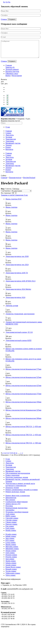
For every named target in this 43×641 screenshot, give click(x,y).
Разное (8, 147)
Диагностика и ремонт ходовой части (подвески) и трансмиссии (20, 484)
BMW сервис (11, 516)
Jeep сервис (10, 538)
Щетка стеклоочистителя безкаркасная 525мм (23, 377)
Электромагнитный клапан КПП (18, 340)
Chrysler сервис (11, 520)
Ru (9, 2)
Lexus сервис (11, 542)
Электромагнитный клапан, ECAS (19, 332)
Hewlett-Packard (29, 178)
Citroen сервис (11, 522)
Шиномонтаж (11, 498)
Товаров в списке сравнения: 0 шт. (14, 195)
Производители (15, 178)
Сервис (8, 133)
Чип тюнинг (10, 500)
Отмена (4, 19)
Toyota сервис (11, 571)
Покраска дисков (12, 488)
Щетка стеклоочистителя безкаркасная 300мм (23, 418)
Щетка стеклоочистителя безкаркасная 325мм (23, 410)
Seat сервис (10, 559)
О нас (8, 127)
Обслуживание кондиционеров (18, 473)
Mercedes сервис (12, 547)
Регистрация (17, 76)
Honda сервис (11, 530)
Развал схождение (12, 475)
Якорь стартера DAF (14, 199)
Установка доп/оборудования (17, 512)
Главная (9, 65)
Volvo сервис (11, 575)
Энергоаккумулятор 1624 (15, 297)
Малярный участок (13, 143)
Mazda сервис (11, 544)
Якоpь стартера (11, 207)
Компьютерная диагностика (16, 508)
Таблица (15, 189)
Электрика (10, 141)
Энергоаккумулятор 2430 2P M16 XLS (20, 281)
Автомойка (10, 510)
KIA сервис (10, 540)
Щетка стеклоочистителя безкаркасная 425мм (23, 385)
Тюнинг (9, 145)
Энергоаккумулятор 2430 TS (17, 273)
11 (16, 453)
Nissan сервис (11, 551)
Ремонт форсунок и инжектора (18, 495)
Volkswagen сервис (13, 573)
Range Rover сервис (13, 567)
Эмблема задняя (12, 306)
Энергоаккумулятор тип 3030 (17, 256)
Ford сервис (10, 528)
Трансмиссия (11, 139)
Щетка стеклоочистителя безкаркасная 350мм (23, 402)
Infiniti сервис (11, 536)
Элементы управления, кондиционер (20, 314)
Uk (7, 2)
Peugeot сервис (11, 555)
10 (14, 453)
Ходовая (9, 137)
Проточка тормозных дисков (17, 477)
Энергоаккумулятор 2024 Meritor (18, 289)
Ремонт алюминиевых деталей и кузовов (22, 490)
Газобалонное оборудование (17, 502)
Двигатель (10, 135)
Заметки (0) (10, 67)
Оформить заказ (12, 73)
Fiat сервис (10, 526)
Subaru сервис (11, 563)
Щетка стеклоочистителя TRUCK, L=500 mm (23, 443)
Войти (8, 76)
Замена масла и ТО (13, 504)
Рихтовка (9, 506)
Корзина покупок (12, 71)
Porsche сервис (11, 557)
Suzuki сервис (11, 565)
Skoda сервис (11, 561)
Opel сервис (10, 553)
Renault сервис (11, 569)
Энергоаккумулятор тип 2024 (17, 265)
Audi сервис (10, 514)
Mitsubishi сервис (12, 549)
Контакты (9, 149)
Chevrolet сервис (12, 518)
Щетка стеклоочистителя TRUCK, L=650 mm (23, 426)
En (4, 2)
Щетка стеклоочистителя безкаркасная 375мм (23, 394)
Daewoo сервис (11, 524)
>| (22, 453)
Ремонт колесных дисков (15, 492)
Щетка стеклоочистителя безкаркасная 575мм (23, 369)
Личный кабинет (12, 69)
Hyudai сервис (11, 534)
